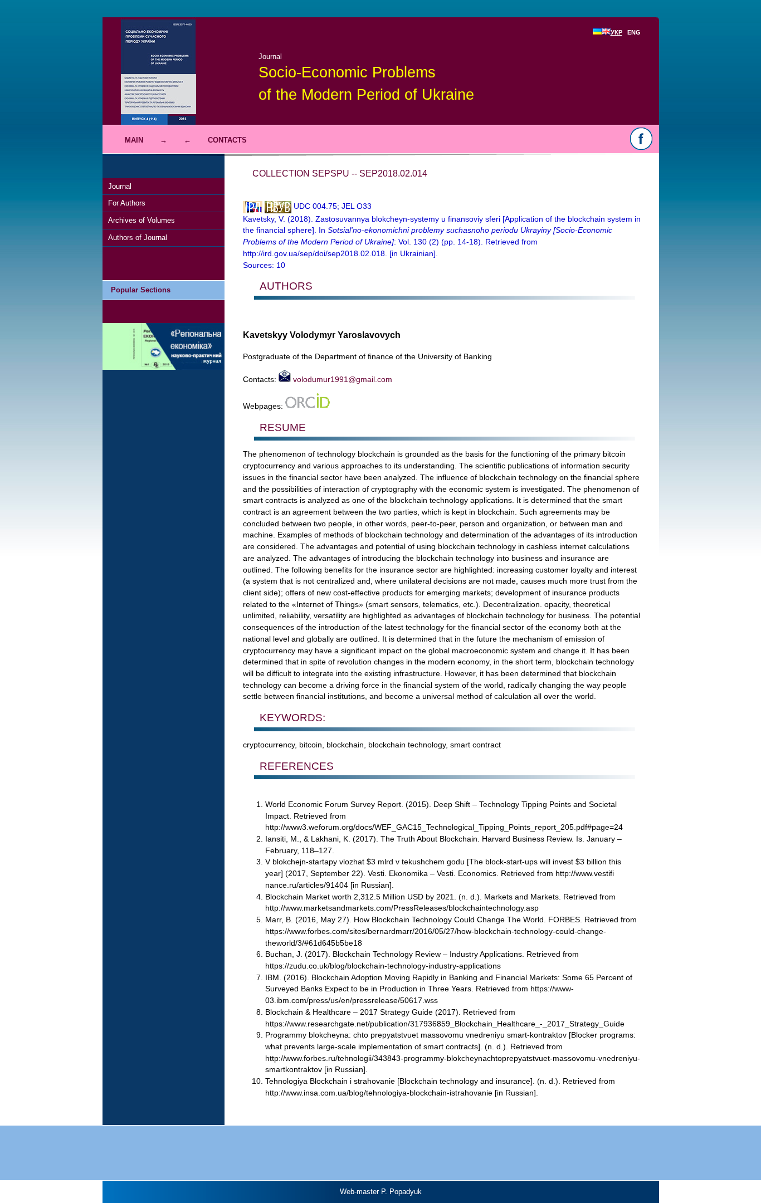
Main (134, 140)
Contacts (227, 140)
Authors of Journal (137, 237)
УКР (616, 32)
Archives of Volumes (141, 220)
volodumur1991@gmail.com (341, 379)
